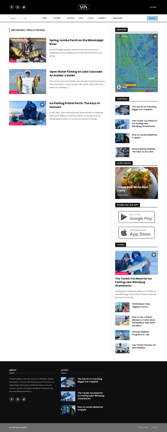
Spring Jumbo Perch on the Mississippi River (76, 42)
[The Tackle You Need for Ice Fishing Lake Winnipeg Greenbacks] (122, 124)
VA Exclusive (122, 195)
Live (81, 18)
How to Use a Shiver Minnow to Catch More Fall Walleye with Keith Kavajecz (143, 321)
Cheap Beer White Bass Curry (132, 188)
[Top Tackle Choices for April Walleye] (122, 348)
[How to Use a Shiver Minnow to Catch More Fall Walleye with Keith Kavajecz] (122, 320)
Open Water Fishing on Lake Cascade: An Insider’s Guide (76, 73)
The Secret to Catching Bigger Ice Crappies (144, 108)
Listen (70, 18)
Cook (91, 18)
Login (153, 7)
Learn (57, 18)
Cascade (14, 93)
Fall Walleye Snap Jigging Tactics (141, 305)
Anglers (118, 18)
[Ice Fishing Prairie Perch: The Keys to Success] (27, 113)
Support (155, 427)
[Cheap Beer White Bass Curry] (136, 183)
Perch (12, 61)
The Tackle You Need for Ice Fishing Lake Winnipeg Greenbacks (144, 123)
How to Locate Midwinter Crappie (144, 136)
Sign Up (152, 18)
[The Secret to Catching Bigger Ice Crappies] (122, 110)
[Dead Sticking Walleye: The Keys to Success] (122, 152)
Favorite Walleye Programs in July (140, 333)
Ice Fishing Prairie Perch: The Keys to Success (74, 105)
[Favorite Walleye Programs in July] (122, 335)
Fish (44, 18)
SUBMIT (102, 18)
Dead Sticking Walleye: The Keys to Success (144, 150)
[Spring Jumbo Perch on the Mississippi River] (27, 50)
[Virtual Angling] (83, 7)
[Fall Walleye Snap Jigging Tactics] (122, 307)
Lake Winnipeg (122, 273)
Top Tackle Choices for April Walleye (144, 346)
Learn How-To (16, 124)
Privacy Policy (143, 427)
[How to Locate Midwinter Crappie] (122, 138)
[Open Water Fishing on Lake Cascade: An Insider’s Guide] (27, 81)
